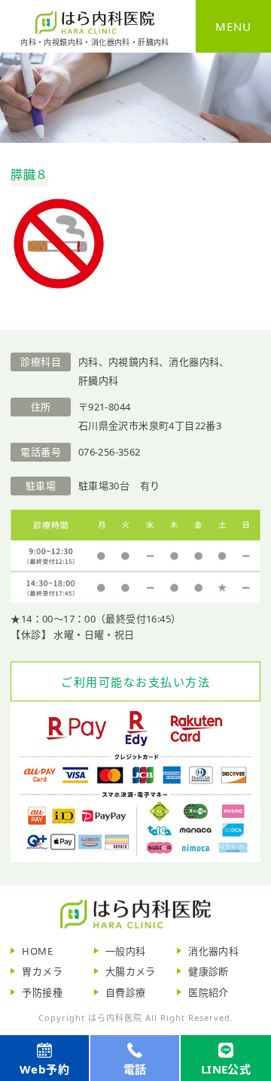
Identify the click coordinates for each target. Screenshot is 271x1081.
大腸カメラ (130, 971)
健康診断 (208, 971)
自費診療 (125, 992)
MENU (233, 26)
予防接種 (42, 992)
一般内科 (125, 951)
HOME (37, 951)
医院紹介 (208, 992)
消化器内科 (213, 951)
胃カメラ (42, 971)
